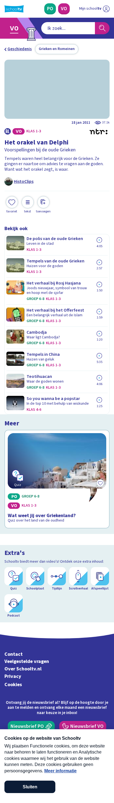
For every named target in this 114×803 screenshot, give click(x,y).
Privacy (12, 676)
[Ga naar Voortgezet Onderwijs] (15, 28)
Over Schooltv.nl (23, 668)
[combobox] (68, 28)
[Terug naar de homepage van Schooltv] (14, 8)
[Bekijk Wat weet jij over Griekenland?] (57, 479)
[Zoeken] (102, 28)
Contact (13, 654)
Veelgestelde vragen (26, 661)
